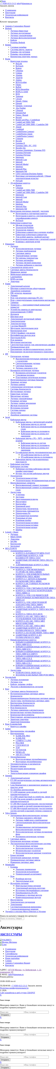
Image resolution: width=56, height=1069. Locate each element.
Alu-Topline (21, 108)
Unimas (19, 73)
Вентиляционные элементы (22, 483)
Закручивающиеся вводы (27, 499)
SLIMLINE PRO (23, 736)
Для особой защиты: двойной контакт (32, 237)
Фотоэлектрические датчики (28, 249)
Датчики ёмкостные (19, 31)
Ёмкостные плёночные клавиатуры (31, 234)
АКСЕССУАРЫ (23, 754)
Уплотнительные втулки (26, 478)
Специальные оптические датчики (25, 387)
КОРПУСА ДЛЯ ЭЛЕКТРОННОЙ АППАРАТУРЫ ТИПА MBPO (31, 603)
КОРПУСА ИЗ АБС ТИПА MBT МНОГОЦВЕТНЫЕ (30, 622)
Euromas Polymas (23, 155)
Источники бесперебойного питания (32, 890)
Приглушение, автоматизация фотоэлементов (30, 717)
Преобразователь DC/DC (27, 893)
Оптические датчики (19, 356)
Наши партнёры (12, 958)
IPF (6, 354)
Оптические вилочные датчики (24, 841)
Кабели (13, 40)
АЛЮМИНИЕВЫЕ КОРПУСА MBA (32, 565)
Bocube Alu (21, 148)
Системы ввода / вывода (21, 49)
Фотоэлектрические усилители (29, 848)
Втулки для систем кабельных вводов (32, 473)
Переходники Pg (23, 513)
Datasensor (9, 244)
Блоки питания (17, 855)
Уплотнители (16, 476)
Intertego (19, 167)
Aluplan (19, 75)
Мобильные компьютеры (21, 274)
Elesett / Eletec (22, 101)
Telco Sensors (11, 813)
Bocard (19, 117)
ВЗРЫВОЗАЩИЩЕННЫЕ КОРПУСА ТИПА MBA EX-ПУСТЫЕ (33, 666)
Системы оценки (18, 410)
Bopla (7, 59)
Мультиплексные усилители (28, 850)
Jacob (7, 417)
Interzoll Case (21, 159)
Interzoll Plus (21, 169)
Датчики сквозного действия (28, 818)
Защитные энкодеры (19, 719)
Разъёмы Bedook (17, 42)
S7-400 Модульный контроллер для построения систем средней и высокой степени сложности (31, 809)
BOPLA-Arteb (22, 92)
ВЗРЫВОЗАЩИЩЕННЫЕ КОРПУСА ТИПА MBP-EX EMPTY (33, 652)
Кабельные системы (19, 466)
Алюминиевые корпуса (20, 551)
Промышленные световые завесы (25, 860)
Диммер (14, 295)
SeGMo (13, 541)
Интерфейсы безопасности (22, 705)
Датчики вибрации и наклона (29, 265)
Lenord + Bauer (11, 532)
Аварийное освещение (20, 291)
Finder (8, 284)
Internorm (20, 157)
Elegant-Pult (21, 113)
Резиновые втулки (24, 518)
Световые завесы (23, 253)
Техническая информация (16, 15)
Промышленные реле (19, 347)
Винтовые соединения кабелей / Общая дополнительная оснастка (33, 177)
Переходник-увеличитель (27, 508)
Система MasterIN (18, 326)
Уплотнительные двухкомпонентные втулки (35, 480)
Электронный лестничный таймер (25, 319)
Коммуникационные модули (28, 897)
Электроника (16, 904)
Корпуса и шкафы (18, 726)
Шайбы (19, 530)
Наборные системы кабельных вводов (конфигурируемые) (33, 470)
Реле (12, 876)
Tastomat (19, 96)
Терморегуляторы (18, 766)
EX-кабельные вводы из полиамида (37, 457)
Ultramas (19, 70)
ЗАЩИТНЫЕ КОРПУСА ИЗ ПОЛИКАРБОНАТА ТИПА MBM (31, 629)
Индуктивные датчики (20, 391)
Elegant (19, 103)
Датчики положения (19, 679)
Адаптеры (20, 494)
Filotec (18, 85)
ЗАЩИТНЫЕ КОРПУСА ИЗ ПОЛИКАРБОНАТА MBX (29, 636)
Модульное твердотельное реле (24, 328)
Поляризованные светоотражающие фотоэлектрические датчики (32, 828)
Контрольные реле (18, 330)
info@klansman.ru (24, 3)
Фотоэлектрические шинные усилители (33, 853)
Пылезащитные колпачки (27, 516)
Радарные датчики (18, 401)
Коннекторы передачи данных (23, 56)
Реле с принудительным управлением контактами (32, 300)
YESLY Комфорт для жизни (22, 333)
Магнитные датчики (19, 396)
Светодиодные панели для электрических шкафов (32, 345)
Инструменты (16, 900)
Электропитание (17, 321)
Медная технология (24, 225)
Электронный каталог (20, 286)
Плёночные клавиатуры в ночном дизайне (35, 232)
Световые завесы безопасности (24, 270)
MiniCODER (16, 537)
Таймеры (14, 302)
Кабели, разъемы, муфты (21, 684)
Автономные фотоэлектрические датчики (29, 815)
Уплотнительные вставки (27, 523)
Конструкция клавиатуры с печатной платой (35, 239)
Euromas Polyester (23, 152)
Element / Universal (24, 106)
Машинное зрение (18, 272)
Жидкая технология (19, 405)
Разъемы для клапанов (20, 54)
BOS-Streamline (22, 89)
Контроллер (15, 544)
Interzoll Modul (22, 164)
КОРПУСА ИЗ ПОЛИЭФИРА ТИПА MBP (35, 633)
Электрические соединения (22, 902)
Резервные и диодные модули (29, 895)
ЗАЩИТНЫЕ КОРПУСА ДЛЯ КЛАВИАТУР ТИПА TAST (29, 556)
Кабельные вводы (18, 419)
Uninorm (19, 138)
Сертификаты (11, 954)
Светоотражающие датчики (28, 363)
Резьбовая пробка (23, 520)
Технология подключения (27, 872)
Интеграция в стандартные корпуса (31, 213)
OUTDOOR (21, 750)
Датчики (14, 246)
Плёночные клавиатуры (21, 223)
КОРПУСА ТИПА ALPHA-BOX (30, 607)
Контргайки (21, 504)
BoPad (18, 87)
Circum (19, 99)
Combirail (20, 129)
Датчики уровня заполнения (23, 403)
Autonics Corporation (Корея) (17, 26)
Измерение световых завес (22, 862)
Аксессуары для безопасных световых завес (29, 701)
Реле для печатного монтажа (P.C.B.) (26, 298)
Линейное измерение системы (23, 415)
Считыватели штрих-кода (21, 267)
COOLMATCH (22, 745)
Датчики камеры (17, 384)
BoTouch (19, 66)
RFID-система (16, 279)
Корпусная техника (19, 61)
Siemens (8, 776)
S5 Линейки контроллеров (22, 790)
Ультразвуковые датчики (26, 256)
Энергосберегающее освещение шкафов (28, 773)
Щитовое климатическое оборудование (27, 288)
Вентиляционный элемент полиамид (32, 485)
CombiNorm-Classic (24, 134)
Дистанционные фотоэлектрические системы (30, 843)
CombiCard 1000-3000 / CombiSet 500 (32, 124)
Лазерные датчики (18, 382)
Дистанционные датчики (27, 846)
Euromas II (20, 143)
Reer (7, 689)
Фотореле (14, 314)
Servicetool (15, 546)
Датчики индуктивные (20, 33)
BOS (18, 94)
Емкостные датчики (19, 394)
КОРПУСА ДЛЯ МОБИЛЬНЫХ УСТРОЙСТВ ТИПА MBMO (30, 570)
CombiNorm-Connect (25, 136)
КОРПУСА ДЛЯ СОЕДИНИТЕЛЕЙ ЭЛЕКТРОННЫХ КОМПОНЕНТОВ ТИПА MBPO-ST (35, 597)
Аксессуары (15, 412)
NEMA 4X (20, 752)
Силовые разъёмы (18, 47)
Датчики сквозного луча (26, 368)
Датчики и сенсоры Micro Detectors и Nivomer (25, 911)
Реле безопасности (18, 708)
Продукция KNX (18, 338)
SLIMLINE (20, 738)
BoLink (19, 63)
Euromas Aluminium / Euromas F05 (30, 150)
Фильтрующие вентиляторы (22, 768)
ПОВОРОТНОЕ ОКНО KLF (28, 672)
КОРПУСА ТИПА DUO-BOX (29, 614)
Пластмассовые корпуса (21, 567)
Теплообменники (18, 757)
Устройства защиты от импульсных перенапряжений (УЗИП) (26, 310)
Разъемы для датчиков (20, 52)
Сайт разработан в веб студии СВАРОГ (17, 993)
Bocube (19, 141)
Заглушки (20, 497)
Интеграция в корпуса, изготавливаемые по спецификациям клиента (35, 217)
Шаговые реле (16, 316)
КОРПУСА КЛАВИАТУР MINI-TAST (33, 553)
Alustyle (19, 78)
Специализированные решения (24, 909)
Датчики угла (16, 682)
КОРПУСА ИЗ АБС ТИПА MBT (30, 626)
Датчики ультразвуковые (21, 35)
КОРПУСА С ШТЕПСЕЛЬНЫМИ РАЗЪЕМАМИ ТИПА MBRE (31, 580)
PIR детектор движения (20, 293)
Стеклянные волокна (25, 375)
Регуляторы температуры (27, 258)
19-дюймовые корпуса (20, 183)
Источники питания (19, 408)
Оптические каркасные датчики (24, 858)
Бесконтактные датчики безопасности (27, 712)
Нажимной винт (23, 506)
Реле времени (16, 340)
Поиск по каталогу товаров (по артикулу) (18, 916)
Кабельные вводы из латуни (33, 424)
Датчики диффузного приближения (31, 820)
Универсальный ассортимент (29, 874)
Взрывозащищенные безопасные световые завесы (32, 698)
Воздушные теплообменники (29, 761)
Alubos (19, 80)
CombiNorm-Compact (25, 131)
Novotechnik (10, 677)
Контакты (9, 17)
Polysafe (19, 181)
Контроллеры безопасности (22, 703)
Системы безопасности (20, 389)
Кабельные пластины (19, 464)
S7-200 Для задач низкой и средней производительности (26, 800)
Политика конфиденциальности (14, 988)
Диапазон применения (26, 869)
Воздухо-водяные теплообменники (31, 759)
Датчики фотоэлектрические (23, 38)
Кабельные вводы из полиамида (35, 431)
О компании (10, 10)
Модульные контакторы (21, 342)
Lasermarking (16, 277)
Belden (8, 45)
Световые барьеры (24, 366)
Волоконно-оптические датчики (24, 370)
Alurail (18, 127)
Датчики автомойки (24, 260)
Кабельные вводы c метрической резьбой (34, 422)
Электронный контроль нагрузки (30, 888)
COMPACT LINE (23, 740)
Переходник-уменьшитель (27, 511)
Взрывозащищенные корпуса (23, 640)
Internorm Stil (21, 171)
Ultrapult (19, 110)
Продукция (10, 12)
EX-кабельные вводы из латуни (35, 455)
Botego (19, 68)
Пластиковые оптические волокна (31, 377)
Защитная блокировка (20, 722)
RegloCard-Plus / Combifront (28, 120)
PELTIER (20, 743)
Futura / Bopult (22, 115)
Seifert (8, 729)
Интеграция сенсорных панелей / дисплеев (29, 211)
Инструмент (21, 501)
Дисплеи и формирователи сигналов (26, 687)
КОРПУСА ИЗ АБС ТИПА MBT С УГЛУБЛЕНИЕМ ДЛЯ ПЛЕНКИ (31, 617)
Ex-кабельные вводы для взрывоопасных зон (36, 452)
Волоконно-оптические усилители (31, 373)
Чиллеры (14, 771)
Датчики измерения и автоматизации (27, 710)
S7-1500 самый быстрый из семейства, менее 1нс (32, 797)
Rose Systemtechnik (13, 724)
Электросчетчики (18, 323)
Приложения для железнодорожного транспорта (32, 352)
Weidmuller (10, 865)
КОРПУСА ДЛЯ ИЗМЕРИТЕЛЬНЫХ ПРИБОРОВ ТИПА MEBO (33, 575)
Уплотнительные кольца (26, 527)
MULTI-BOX (11, 548)
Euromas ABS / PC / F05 (26, 145)
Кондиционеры (17, 733)
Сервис (8, 961)
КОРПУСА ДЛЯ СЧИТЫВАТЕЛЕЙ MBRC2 (36, 588)
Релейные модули (23, 879)
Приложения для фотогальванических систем (30, 349)
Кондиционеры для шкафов (22, 731)
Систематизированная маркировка (25, 907)
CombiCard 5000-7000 (25, 122)
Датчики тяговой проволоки (28, 263)
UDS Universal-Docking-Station (29, 174)
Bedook (8, 28)
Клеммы (14, 867)
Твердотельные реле (25, 881)
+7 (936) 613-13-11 (8, 3)
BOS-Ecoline (21, 82)
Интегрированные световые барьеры (26, 380)
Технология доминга (25, 230)
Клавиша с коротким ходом (28, 241)
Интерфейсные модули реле (22, 335)
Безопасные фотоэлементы (22, 715)
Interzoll (19, 162)
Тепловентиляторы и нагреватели (25, 764)
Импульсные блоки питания (28, 886)
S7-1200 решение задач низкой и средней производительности (28, 793)
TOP (18, 747)
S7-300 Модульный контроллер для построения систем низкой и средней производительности (31, 805)
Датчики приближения (26, 251)
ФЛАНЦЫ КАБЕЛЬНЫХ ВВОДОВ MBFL (35, 675)
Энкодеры (14, 281)
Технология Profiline (25, 227)
